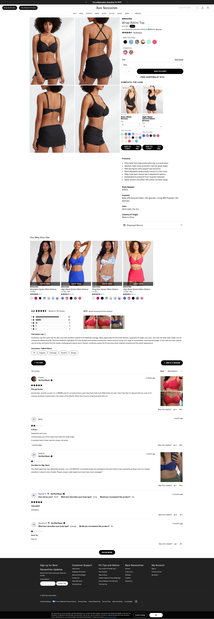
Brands (138, 13)
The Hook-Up (103, 584)
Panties (89, 13)
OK (156, 615)
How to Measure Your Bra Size (108, 581)
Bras (81, 13)
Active (111, 13)
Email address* (44, 579)
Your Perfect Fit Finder (28, 8)
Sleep (104, 13)
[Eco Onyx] (125, 43)
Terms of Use (106, 601)
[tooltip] (45, 334)
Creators (128, 578)
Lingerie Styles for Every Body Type (110, 578)
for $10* (101, 2)
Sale (75, 13)
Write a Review (174, 363)
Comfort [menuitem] (64, 353)
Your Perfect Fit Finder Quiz (107, 569)
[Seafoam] (149, 43)
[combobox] (152, 64)
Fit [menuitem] (34, 353)
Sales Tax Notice (117, 601)
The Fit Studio (103, 572)
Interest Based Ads (94, 601)
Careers (127, 569)
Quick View (45, 284)
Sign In (154, 569)
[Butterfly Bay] (137, 43)
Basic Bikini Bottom (126, 118)
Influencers (128, 581)
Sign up (62, 583)
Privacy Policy (82, 601)
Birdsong (127, 19)
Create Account (157, 572)
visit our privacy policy (110, 617)
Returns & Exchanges (79, 575)
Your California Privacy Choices (66, 601)
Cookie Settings (140, 615)
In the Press (129, 572)
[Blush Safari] (125, 54)
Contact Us (75, 578)
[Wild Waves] (131, 43)
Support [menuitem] (42, 353)
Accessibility (128, 601)
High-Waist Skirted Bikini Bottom (148, 118)
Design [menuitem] (73, 353)
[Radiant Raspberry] (154, 43)
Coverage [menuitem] (53, 353)
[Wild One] (131, 54)
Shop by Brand (76, 584)
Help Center (76, 569)
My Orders (155, 575)
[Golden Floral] (143, 43)
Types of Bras (103, 575)
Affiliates (128, 575)
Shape (119, 13)
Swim (97, 13)
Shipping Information (78, 572)
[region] (104, 322)
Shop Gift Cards (77, 581)
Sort (162, 371)
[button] (208, 8)
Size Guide (179, 59)
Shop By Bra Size (9, 8)
